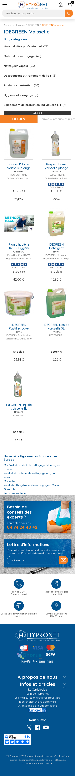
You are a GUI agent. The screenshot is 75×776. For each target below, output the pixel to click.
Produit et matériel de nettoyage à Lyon (29, 473)
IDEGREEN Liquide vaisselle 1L (19, 406)
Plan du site (45, 763)
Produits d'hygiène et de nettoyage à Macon (32, 485)
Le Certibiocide (37, 689)
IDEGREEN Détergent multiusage (56, 246)
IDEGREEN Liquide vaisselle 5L (56, 326)
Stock (16, 191)
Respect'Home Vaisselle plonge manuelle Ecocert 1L (56, 166)
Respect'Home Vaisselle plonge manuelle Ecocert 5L (19, 166)
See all (37, 112)
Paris (7, 477)
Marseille (9, 481)
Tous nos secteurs (15, 493)
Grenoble (9, 489)
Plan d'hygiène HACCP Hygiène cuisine (19, 246)
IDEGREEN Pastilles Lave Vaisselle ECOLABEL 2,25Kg (19, 327)
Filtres (18, 119)
